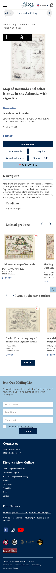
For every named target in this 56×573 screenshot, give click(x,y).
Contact (6, 496)
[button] (28, 165)
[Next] (50, 224)
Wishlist (6, 480)
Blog (5, 492)
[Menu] (5, 5)
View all (28, 362)
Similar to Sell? (40, 158)
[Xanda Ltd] (10, 569)
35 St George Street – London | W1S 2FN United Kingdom (27, 512)
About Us (6, 488)
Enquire (41, 151)
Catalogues (7, 484)
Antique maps (10, 24)
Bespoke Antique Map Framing (15, 476)
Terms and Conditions (22, 565)
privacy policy (27, 426)
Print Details (15, 151)
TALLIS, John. (9, 107)
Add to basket (28, 144)
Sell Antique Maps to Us (12, 472)
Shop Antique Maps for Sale (14, 469)
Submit (28, 431)
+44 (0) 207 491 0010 (11, 449)
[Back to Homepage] (27, 5)
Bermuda (17, 27)
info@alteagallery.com (12, 453)
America (24, 24)
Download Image (15, 158)
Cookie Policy (36, 565)
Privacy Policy (7, 565)
